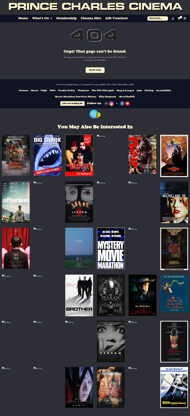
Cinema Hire (91, 18)
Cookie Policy (66, 90)
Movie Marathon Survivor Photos (75, 97)
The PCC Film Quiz (103, 90)
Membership (66, 18)
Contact (23, 90)
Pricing (149, 90)
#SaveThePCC (127, 97)
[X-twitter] (117, 103)
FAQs (44, 90)
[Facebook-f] (122, 103)
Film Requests (107, 97)
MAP (132, 85)
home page (95, 70)
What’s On (40, 18)
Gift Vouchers (116, 18)
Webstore (83, 90)
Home (23, 18)
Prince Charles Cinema (95, 7)
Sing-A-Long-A (125, 90)
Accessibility (163, 90)
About (34, 90)
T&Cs (53, 90)
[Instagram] (111, 103)
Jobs (139, 90)
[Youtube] (127, 103)
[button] (42, 18)
